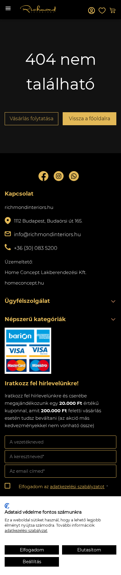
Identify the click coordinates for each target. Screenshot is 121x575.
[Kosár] (112, 10)
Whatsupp (74, 176)
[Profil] (91, 10)
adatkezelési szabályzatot (77, 486)
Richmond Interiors (38, 9)
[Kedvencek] (102, 10)
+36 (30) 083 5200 (35, 248)
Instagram (59, 176)
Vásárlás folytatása (31, 119)
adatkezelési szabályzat (26, 530)
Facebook (43, 176)
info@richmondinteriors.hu (47, 234)
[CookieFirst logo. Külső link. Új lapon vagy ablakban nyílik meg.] (7, 506)
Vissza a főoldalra (89, 119)
